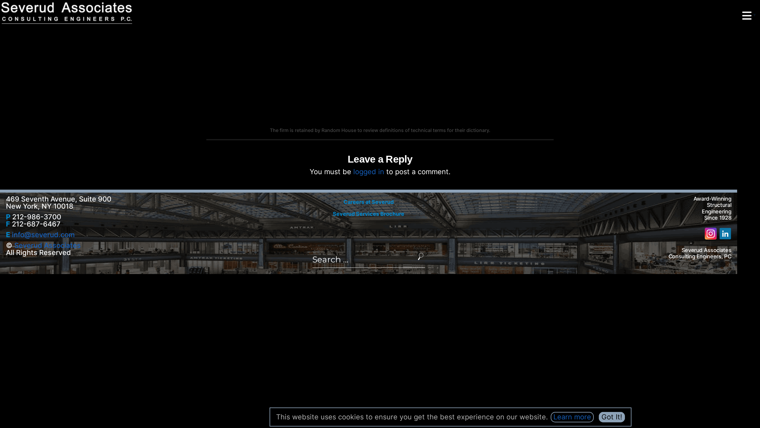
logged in (368, 171)
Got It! (611, 417)
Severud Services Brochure (368, 214)
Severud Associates (47, 245)
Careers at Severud (368, 202)
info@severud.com (43, 234)
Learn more (572, 417)
